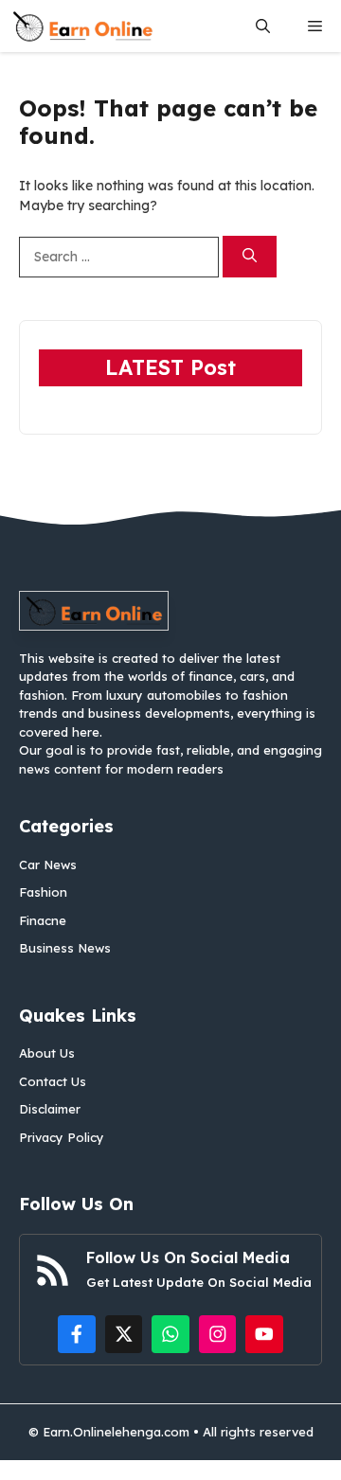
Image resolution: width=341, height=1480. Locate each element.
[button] (263, 26)
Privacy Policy (61, 1137)
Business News (65, 947)
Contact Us (52, 1081)
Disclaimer (50, 1108)
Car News (48, 864)
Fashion (43, 892)
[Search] (250, 257)
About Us (47, 1053)
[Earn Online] (82, 26)
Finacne (42, 920)
